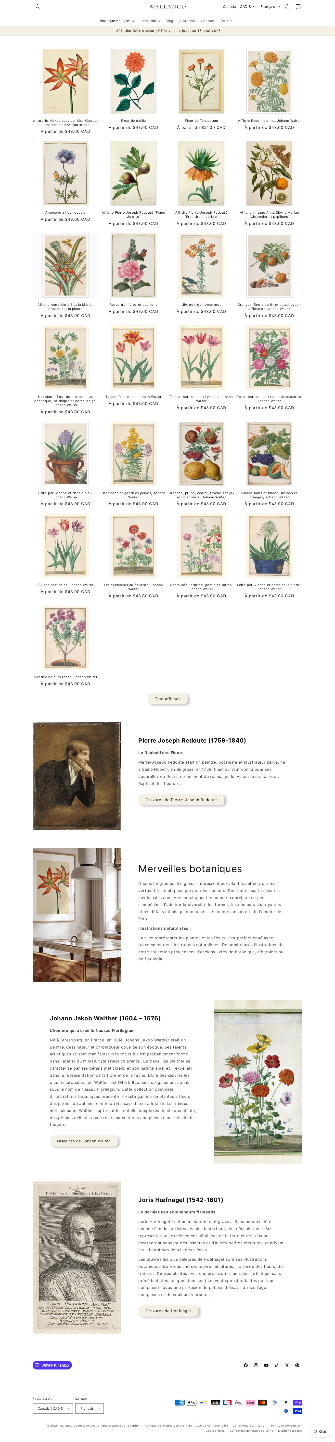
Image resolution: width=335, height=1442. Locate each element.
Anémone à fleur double (65, 212)
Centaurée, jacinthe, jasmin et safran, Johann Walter (201, 587)
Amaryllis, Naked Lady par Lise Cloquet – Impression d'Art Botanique (65, 123)
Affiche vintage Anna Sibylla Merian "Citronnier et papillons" (269, 214)
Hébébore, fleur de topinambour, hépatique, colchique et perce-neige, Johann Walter (65, 401)
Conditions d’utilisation (249, 1425)
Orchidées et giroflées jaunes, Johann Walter (134, 495)
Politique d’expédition (286, 1425)
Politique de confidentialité (208, 1425)
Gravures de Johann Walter (83, 1141)
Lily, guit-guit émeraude (201, 304)
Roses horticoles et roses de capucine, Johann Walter (269, 399)
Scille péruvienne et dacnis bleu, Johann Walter (65, 495)
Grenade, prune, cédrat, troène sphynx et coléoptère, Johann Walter (201, 495)
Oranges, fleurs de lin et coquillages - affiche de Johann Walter (269, 307)
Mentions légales (290, 1430)
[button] (38, 6)
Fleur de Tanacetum (201, 120)
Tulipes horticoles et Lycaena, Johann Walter (201, 399)
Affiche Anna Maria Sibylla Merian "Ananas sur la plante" (66, 307)
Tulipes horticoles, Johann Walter (65, 585)
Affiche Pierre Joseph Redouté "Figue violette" (133, 214)
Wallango (66, 1425)
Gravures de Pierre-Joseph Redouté (181, 799)
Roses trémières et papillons (133, 304)
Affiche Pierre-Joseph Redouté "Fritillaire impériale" (201, 214)
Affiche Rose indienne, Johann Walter (269, 120)
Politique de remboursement (164, 1425)
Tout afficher (167, 699)
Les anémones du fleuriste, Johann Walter (133, 587)
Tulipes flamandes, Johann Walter (133, 397)
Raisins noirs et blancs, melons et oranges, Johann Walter (269, 495)
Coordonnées (215, 1430)
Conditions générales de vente (251, 1430)
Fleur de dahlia (133, 120)
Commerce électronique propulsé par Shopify (106, 1425)
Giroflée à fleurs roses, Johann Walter (66, 677)
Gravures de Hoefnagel (168, 1310)
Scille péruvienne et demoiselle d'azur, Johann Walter (269, 587)
